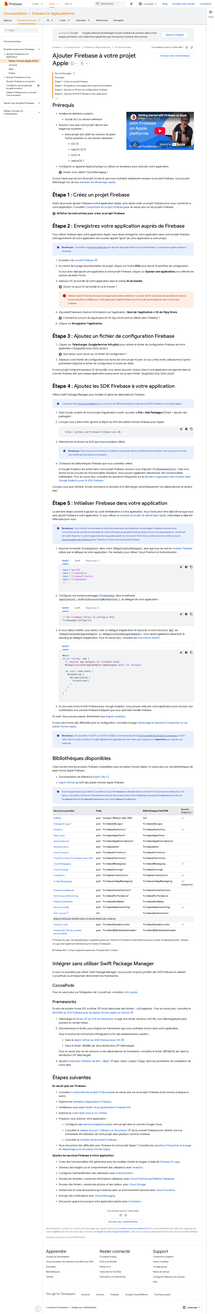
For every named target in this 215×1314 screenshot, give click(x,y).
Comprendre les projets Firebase (104, 207)
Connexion (205, 3)
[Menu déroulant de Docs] (58, 4)
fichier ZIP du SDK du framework (94, 1019)
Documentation (15, 14)
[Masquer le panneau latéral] (38, 1308)
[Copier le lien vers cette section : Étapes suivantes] (94, 1078)
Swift (96, 777)
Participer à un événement (113, 1276)
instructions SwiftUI (149, 637)
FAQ (155, 1281)
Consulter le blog (108, 1256)
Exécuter (81, 20)
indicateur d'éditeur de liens (89, 1061)
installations (64, 890)
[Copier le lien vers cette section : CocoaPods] (77, 986)
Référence (102, 20)
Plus (67, 3)
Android (86, 1294)
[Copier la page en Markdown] (82, 63)
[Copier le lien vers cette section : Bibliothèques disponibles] (114, 759)
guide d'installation (87, 403)
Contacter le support (163, 1256)
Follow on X (105, 1266)
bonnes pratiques (97, 247)
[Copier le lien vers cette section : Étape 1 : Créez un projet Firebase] (133, 195)
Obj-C (104, 777)
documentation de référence (76, 539)
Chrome (100, 1294)
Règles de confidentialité (84, 1307)
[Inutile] (191, 47)
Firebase (56, 47)
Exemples (118, 20)
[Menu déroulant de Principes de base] (40, 20)
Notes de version (161, 1271)
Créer (35, 3)
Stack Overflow (160, 1261)
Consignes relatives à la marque (169, 1276)
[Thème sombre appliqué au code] (186, 428)
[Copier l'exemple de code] (191, 428)
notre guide (130, 992)
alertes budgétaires (94, 1124)
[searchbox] (21, 30)
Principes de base (27, 20)
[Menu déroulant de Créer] (42, 4)
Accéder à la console (184, 3)
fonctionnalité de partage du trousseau (157, 735)
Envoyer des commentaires (175, 55)
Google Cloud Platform (136, 1294)
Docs (52, 3)
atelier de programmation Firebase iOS (108, 1107)
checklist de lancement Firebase (98, 1139)
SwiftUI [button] (65, 560)
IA (48, 20)
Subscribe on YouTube (110, 1271)
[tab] (65, 560)
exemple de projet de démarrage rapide (143, 515)
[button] (18, 49)
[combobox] (110, 4)
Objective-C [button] (92, 560)
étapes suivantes (115, 716)
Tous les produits (162, 1294)
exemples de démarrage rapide (97, 182)
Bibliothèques (52, 1271)
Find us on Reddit (108, 1261)
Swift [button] (77, 560)
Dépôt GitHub (67, 782)
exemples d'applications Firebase (92, 1101)
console (84, 260)
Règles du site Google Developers (113, 1231)
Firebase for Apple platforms (53, 14)
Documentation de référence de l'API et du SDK (69, 1261)
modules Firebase (182, 548)
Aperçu (8, 20)
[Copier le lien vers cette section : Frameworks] (79, 1002)
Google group (160, 1266)
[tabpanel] (126, 577)
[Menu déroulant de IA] (53, 20)
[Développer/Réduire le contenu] (74, 73)
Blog (165, 3)
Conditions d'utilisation (57, 1307)
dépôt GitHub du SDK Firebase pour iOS (97, 1040)
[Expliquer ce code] (181, 428)
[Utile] (186, 47)
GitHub (49, 1276)
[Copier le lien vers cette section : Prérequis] (77, 105)
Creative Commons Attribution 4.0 (135, 1228)
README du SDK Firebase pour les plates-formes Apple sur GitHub (91, 1012)
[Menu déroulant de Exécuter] (89, 20)
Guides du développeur (58, 1256)
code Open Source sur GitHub (89, 1113)
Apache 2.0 (59, 1231)
